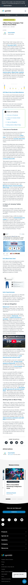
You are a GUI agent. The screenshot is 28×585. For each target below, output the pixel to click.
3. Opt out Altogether (11, 122)
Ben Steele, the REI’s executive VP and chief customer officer (14, 389)
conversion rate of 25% (9, 158)
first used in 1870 (12, 45)
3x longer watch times (19, 138)
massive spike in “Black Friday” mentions (13, 72)
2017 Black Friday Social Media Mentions (13, 92)
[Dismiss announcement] (25, 5)
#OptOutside (15, 315)
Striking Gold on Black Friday (13, 125)
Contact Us (14, 512)
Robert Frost (6, 306)
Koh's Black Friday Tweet (9, 258)
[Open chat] (24, 581)
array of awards (18, 366)
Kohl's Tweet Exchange (9, 292)
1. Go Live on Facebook (12, 115)
